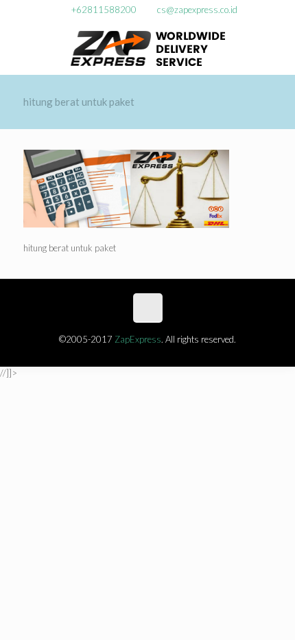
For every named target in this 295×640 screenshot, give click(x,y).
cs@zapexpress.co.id (197, 9)
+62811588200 (104, 9)
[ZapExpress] (148, 47)
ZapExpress (138, 339)
